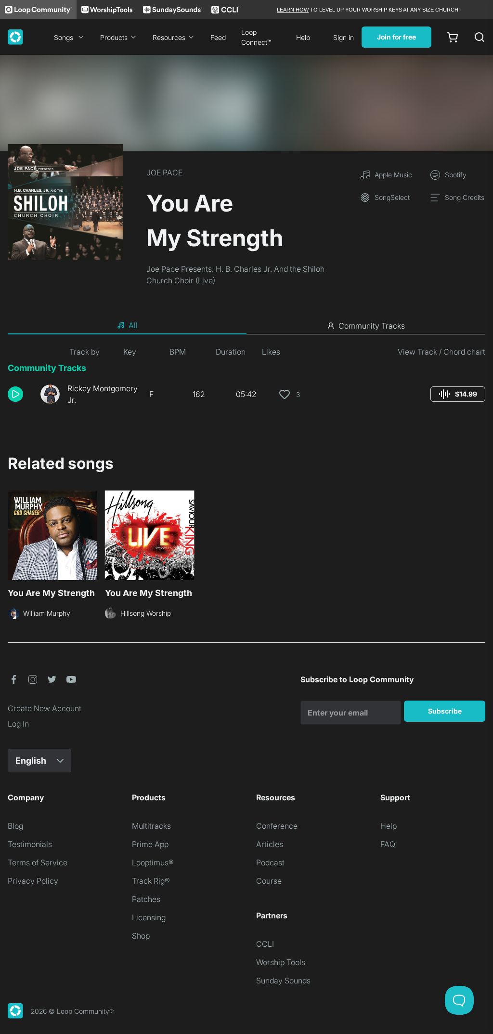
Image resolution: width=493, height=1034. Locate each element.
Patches (146, 899)
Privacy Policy (33, 881)
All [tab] (133, 325)
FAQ (387, 844)
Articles (269, 844)
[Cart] (452, 37)
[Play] (15, 394)
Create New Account (44, 708)
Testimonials (30, 844)
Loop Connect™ (256, 37)
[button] (20, 394)
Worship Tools (280, 962)
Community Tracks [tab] (371, 326)
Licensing (149, 917)
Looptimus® (153, 862)
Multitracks (151, 826)
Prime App (150, 844)
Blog (15, 826)
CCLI (265, 944)
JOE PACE (164, 172)
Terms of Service (37, 862)
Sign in (343, 37)
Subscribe (445, 711)
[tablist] (246, 325)
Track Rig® (151, 881)
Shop (141, 936)
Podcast (270, 862)
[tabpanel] (246, 379)
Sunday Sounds (283, 980)
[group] (457, 394)
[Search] (479, 37)
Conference (277, 826)
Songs (63, 37)
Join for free (396, 37)
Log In (18, 724)
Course (269, 881)
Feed (218, 37)
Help (303, 37)
